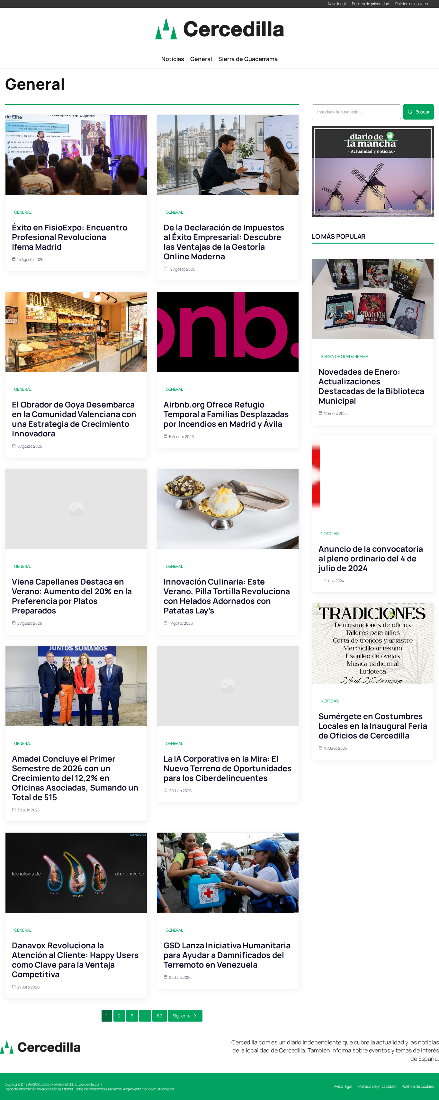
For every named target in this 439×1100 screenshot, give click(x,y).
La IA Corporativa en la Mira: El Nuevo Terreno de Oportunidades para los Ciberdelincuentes (228, 768)
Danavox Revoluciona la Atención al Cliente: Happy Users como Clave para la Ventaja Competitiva (75, 960)
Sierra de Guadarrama (344, 356)
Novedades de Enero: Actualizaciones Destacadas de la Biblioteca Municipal (371, 386)
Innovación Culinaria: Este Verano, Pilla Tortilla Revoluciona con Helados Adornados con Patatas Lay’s (227, 596)
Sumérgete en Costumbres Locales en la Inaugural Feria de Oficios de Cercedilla (372, 726)
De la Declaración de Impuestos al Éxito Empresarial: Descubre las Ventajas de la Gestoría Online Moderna (224, 242)
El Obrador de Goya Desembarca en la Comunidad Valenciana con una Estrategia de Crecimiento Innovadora (74, 419)
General (22, 212)
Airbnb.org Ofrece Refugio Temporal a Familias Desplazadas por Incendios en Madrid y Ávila (226, 414)
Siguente (181, 1016)
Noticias (330, 533)
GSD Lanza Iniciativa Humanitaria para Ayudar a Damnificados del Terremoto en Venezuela (227, 955)
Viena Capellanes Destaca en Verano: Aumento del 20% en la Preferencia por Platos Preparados (72, 596)
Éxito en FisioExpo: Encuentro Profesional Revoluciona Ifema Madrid (69, 237)
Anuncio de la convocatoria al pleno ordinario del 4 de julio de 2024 (370, 558)
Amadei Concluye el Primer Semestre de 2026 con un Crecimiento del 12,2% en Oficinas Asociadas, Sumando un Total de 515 (75, 778)
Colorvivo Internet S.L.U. (60, 1084)
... (145, 1016)
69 (160, 1016)
